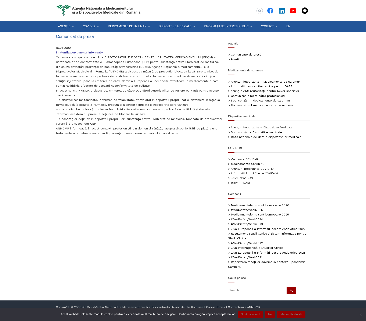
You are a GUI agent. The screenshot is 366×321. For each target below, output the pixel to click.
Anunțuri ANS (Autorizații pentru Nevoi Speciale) (265, 91)
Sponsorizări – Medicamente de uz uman (260, 100)
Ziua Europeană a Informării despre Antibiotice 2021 (268, 252)
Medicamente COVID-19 (247, 163)
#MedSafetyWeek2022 (247, 243)
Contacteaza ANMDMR (244, 307)
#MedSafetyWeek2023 (247, 224)
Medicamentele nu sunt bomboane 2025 (260, 214)
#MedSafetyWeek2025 (247, 209)
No (270, 314)
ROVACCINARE (241, 183)
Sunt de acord (250, 314)
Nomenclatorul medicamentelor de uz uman (262, 105)
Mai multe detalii (291, 314)
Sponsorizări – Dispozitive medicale (256, 132)
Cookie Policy (215, 307)
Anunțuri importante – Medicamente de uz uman (266, 81)
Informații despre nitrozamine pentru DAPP (262, 86)
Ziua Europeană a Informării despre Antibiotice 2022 (268, 229)
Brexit (235, 59)
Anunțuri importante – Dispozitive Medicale (262, 127)
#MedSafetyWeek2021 (246, 257)
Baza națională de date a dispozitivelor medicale (266, 137)
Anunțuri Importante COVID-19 (252, 168)
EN (288, 26)
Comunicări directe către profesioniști (258, 95)
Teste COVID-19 (242, 178)
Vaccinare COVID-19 (245, 159)
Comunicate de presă (246, 54)
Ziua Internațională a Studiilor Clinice (257, 247)
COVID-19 (89, 26)
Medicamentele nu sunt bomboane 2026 (260, 205)
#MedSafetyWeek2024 (247, 219)
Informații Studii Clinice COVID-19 (254, 173)
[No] (361, 314)
